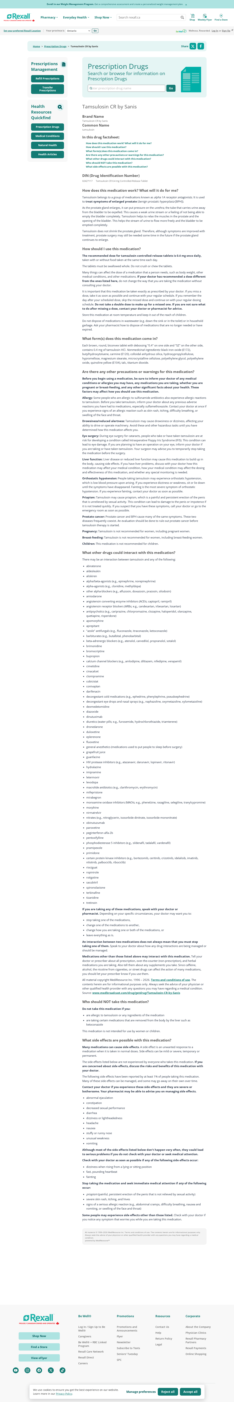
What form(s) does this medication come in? (112, 151)
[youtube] (16, 1370)
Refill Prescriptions (47, 78)
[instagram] (27, 1370)
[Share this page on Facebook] (200, 46)
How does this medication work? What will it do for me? (119, 143)
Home (36, 46)
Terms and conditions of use (170, 980)
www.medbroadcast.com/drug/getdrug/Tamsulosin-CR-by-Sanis (136, 993)
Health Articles (47, 154)
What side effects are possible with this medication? (117, 166)
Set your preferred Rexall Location (22, 30)
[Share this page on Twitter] (193, 46)
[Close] (186, 5)
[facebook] (39, 1370)
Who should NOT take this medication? (109, 162)
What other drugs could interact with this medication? (118, 158)
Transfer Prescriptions (47, 89)
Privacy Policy (64, 1393)
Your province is (55, 30)
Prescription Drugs (55, 46)
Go (95, 30)
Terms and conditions (134, 1232)
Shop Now (102, 17)
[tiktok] (62, 1370)
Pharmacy (48, 17)
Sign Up (226, 30)
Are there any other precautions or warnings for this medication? (125, 155)
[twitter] (51, 1370)
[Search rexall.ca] (182, 17)
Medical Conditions (47, 136)
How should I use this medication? (106, 147)
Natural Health (47, 145)
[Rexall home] (19, 17)
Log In (215, 30)
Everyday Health (75, 17)
